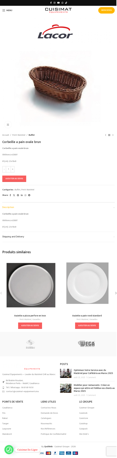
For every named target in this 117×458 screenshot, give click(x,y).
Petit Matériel (18, 135)
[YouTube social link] (58, 3)
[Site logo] (58, 10)
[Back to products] (109, 135)
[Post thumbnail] (65, 374)
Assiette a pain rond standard (87, 315)
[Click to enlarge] (8, 124)
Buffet (32, 135)
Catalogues (46, 418)
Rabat (5, 418)
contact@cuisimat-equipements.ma (22, 391)
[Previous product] (105, 135)
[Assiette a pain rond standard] (87, 285)
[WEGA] (86, 344)
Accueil (5, 135)
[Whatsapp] (9, 449)
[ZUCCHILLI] (30, 344)
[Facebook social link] (51, 3)
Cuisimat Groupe (86, 407)
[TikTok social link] (66, 3)
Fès (3, 413)
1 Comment (91, 377)
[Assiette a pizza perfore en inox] (30, 285)
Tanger (5, 423)
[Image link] (21, 366)
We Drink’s (84, 434)
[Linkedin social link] (22, 195)
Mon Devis (106, 10)
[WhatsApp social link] (62, 3)
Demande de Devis (49, 413)
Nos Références (48, 428)
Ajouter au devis (14, 178)
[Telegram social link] (29, 195)
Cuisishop (83, 423)
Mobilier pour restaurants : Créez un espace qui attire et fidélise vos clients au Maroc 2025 (94, 388)
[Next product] (113, 135)
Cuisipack (83, 428)
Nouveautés (46, 423)
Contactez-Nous (48, 407)
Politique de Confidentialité (53, 434)
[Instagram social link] (54, 3)
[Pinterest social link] (18, 195)
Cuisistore (83, 418)
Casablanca (7, 407)
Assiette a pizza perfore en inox (30, 315)
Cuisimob (83, 413)
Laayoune (6, 428)
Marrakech (7, 434)
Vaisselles (36, 319)
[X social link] (14, 195)
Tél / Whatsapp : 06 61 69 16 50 (20, 387)
